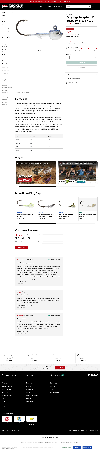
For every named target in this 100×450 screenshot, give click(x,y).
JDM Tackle (5, 74)
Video (23, 92)
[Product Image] (39, 50)
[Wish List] (93, 6)
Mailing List (4, 104)
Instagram (97, 375)
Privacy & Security (6, 404)
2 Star (39, 241)
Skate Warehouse (69, 442)
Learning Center (58, 6)
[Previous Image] (36, 50)
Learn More (9, 360)
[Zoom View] (39, 54)
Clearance (49, 6)
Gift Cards (4, 102)
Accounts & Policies (7, 395)
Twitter (92, 375)
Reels (3, 12)
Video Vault (4, 85)
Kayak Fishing (5, 63)
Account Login (5, 97)
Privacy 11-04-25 (76, 430)
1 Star (39, 243)
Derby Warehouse (62, 442)
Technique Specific (7, 28)
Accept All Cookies (87, 447)
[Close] (97, 447)
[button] (36, 172)
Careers (52, 389)
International (5, 392)
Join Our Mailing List (65, 1)
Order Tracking (30, 389)
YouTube (94, 375)
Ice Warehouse (54, 442)
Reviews (28, 92)
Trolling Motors (6, 47)
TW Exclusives (5, 68)
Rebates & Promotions (7, 87)
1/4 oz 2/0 (85, 50)
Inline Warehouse (48, 442)
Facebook (89, 375)
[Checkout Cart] (96, 6)
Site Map (96, 430)
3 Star (39, 239)
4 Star (39, 236)
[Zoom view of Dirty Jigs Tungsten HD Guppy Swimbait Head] (39, 30)
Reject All (77, 447)
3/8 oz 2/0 (93, 50)
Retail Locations (54, 392)
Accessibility (91, 430)
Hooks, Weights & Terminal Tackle (6, 37)
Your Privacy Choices (66, 447)
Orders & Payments (7, 389)
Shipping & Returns (7, 386)
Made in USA (5, 71)
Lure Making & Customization (6, 32)
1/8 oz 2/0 (69, 50)
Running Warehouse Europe (26, 442)
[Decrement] (68, 57)
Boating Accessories (7, 54)
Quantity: (69, 54)
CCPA (86, 430)
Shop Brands (5, 80)
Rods (3, 15)
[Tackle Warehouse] (14, 6)
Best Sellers (4, 90)
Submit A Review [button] (21, 247)
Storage (4, 44)
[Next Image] (42, 50)
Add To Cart (81, 62)
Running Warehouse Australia (38, 442)
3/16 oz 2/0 (77, 50)
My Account (29, 386)
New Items (4, 88)
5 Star (39, 234)
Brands (41, 6)
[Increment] (95, 57)
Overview (18, 92)
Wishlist (4, 100)
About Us (52, 386)
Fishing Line (5, 22)
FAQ (3, 398)
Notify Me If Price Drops (72, 36)
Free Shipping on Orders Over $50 (38, 1)
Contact (4, 401)
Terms (70, 430)
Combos (4, 18)
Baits (3, 25)
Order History (5, 99)
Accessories (5, 41)
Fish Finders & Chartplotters (5, 50)
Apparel (4, 57)
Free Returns (53, 1)
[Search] (89, 6)
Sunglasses (5, 60)
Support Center (5, 96)
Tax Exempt (5, 407)
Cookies (82, 430)
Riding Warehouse (77, 442)
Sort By (16, 251)
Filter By (40, 251)
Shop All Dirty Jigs (71, 14)
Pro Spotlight (5, 92)
